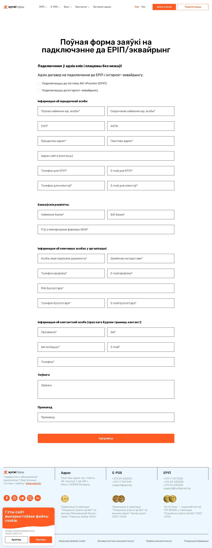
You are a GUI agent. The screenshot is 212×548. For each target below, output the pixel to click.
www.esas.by (33, 483)
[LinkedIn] (38, 498)
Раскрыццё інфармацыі (196, 541)
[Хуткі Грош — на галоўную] (26, 472)
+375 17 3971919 (121, 481)
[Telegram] (22, 498)
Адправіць (106, 438)
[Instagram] (14, 498)
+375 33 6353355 (173, 485)
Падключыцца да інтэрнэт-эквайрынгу (70, 90)
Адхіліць (16, 539)
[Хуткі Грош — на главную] (14, 7)
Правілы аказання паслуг (159, 541)
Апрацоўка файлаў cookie (72, 541)
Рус (143, 7)
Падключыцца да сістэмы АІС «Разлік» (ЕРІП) (74, 83)
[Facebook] (7, 498)
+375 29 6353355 (173, 481)
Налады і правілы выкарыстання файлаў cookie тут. (20, 532)
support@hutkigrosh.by (177, 488)
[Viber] (30, 498)
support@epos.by (122, 485)
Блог (66, 7)
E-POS (54, 7)
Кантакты (81, 7)
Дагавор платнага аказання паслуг (115, 541)
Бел (137, 7)
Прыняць (41, 539)
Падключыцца (193, 7)
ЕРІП (41, 7)
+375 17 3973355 (173, 478)
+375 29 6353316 (122, 478)
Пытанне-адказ (102, 7)
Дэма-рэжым (164, 7)
